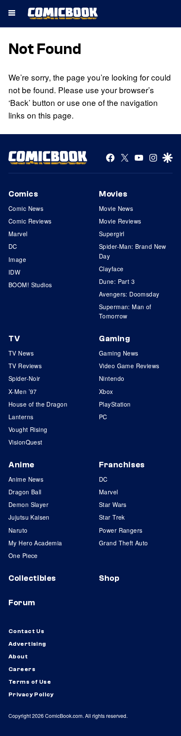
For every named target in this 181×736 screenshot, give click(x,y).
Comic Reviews (29, 221)
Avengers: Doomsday (129, 294)
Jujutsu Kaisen (29, 517)
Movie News (116, 208)
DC (12, 246)
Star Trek (112, 517)
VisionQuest (25, 442)
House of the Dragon (37, 404)
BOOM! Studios (30, 284)
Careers (21, 669)
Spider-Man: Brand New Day (132, 251)
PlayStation (115, 404)
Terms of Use (29, 682)
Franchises (122, 464)
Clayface (111, 268)
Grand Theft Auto (123, 543)
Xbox (106, 391)
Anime (21, 464)
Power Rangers (120, 530)
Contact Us (26, 631)
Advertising (27, 644)
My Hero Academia (35, 543)
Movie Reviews (120, 221)
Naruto (18, 530)
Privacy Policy (31, 694)
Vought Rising (27, 429)
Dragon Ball (25, 492)
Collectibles (32, 578)
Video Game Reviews (129, 365)
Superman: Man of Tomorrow (125, 311)
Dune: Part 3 (117, 281)
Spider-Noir (24, 378)
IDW (14, 272)
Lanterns (20, 416)
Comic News (25, 208)
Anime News (25, 479)
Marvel (18, 233)
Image (17, 259)
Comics (23, 194)
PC (103, 416)
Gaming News (118, 353)
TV (14, 338)
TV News (21, 353)
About (18, 656)
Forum (21, 602)
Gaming (114, 338)
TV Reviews (25, 365)
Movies (113, 194)
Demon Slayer (28, 504)
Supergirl (112, 233)
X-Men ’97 (22, 391)
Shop (109, 578)
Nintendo (111, 378)
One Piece (23, 555)
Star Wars (113, 504)
